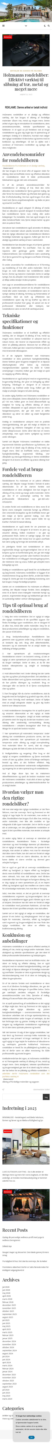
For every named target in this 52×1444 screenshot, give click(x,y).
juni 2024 (6, 1359)
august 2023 (7, 1386)
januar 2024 (7, 1371)
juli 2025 (5, 1320)
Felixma (26, 9)
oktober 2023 (8, 1380)
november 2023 (9, 1377)
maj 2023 (6, 1395)
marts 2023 (7, 1399)
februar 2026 (7, 1302)
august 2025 (7, 1317)
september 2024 (9, 1350)
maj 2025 (6, 1326)
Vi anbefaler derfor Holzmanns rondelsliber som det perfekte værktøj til (26, 1073)
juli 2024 (5, 1356)
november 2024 (9, 1344)
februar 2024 (7, 1368)
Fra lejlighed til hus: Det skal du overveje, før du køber (24, 1261)
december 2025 (9, 1305)
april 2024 (6, 1362)
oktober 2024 (8, 1347)
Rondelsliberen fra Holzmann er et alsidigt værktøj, (23, 165)
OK (31, 1437)
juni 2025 (6, 1323)
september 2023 (9, 1383)
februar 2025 (7, 1335)
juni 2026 (6, 1290)
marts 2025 (7, 1332)
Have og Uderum (9, 1418)
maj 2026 (6, 1293)
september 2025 (9, 1314)
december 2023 (9, 1374)
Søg (46, 1097)
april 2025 (6, 1329)
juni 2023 (6, 1392)
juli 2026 (5, 1287)
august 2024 (7, 1353)
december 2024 (9, 1341)
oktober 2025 (8, 1311)
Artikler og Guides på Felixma (26, 71)
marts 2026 (7, 1299)
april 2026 (6, 1296)
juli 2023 (5, 1389)
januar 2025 (7, 1338)
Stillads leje (7, 1246)
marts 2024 (7, 1365)
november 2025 (9, 1308)
